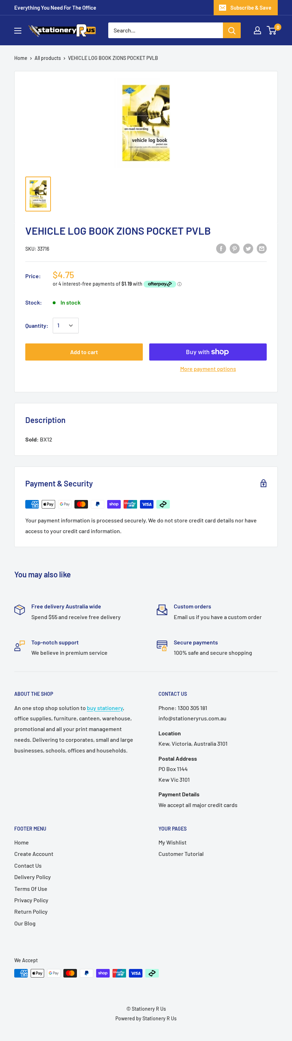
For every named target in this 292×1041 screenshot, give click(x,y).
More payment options (208, 368)
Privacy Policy (31, 900)
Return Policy (31, 911)
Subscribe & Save (250, 7)
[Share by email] (262, 248)
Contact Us (28, 865)
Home (20, 58)
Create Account (33, 853)
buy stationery (105, 707)
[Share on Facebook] (221, 248)
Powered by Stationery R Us (146, 1018)
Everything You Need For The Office (55, 7)
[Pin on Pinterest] (235, 248)
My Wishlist (172, 842)
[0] (271, 30)
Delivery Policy (32, 876)
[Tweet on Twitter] (248, 248)
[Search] (232, 30)
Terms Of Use (30, 888)
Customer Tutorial (181, 853)
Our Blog (25, 923)
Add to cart (84, 351)
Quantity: (36, 325)
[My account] (257, 30)
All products (48, 58)
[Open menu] (17, 31)
